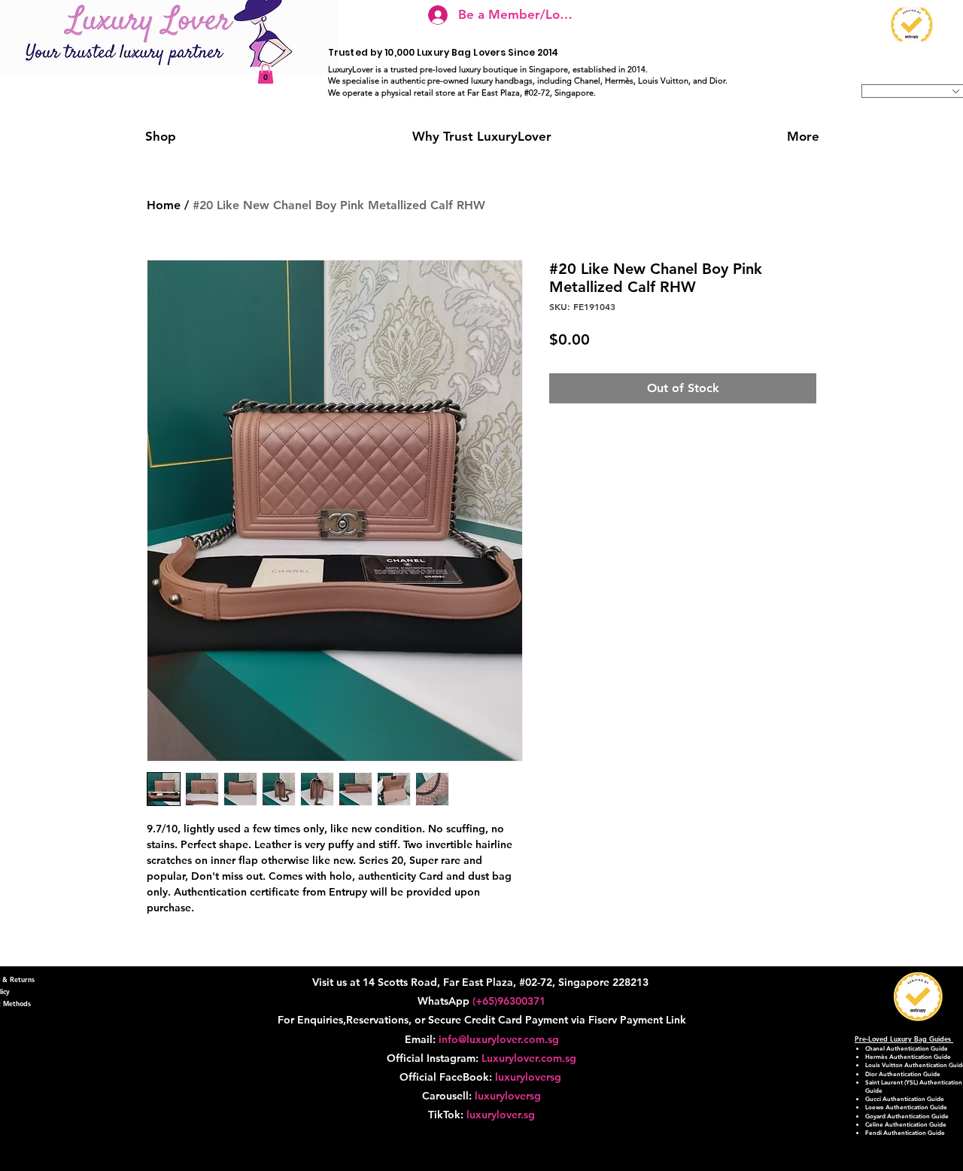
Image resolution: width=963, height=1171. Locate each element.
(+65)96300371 (508, 1001)
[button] (265, 74)
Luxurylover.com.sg (529, 1058)
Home (164, 205)
